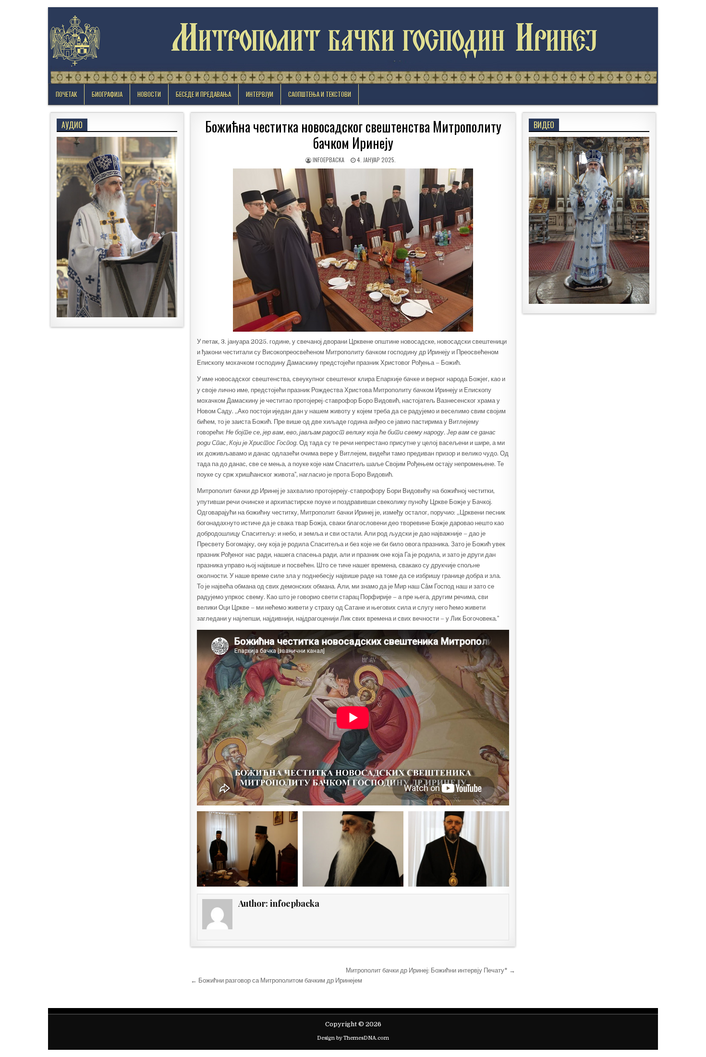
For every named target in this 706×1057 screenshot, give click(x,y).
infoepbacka (328, 160)
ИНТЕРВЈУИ (259, 94)
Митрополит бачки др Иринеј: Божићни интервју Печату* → (430, 970)
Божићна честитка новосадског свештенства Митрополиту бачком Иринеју (353, 135)
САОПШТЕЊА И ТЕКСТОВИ (319, 94)
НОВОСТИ (149, 94)
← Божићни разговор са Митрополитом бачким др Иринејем (276, 980)
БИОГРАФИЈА (107, 94)
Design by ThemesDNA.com (353, 1038)
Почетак (66, 94)
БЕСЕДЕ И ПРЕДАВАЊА (203, 94)
